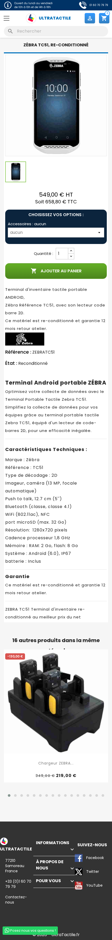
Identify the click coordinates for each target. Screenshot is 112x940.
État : (11, 363)
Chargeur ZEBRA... (56, 763)
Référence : (18, 352)
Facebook (79, 858)
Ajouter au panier (56, 271)
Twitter (79, 872)
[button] (9, 795)
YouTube (79, 886)
